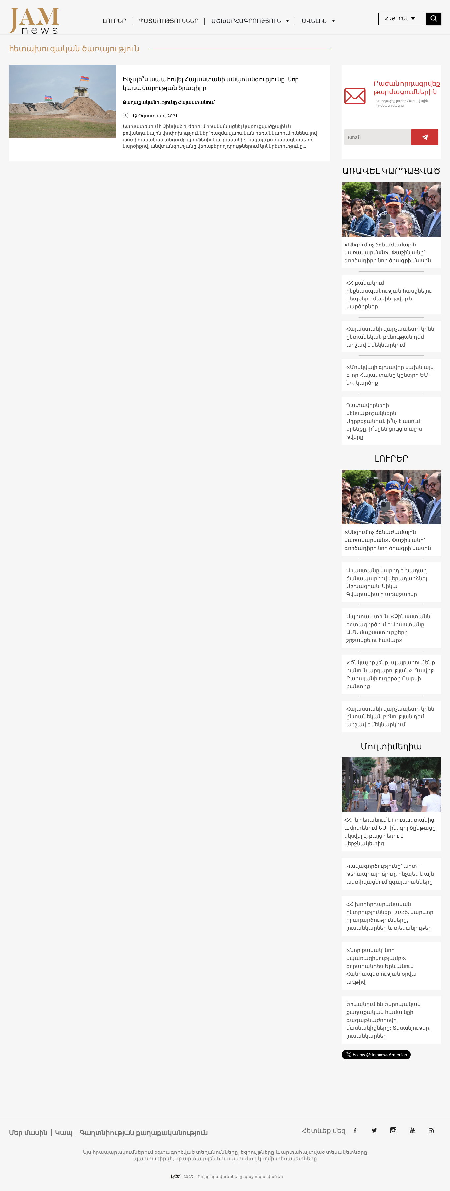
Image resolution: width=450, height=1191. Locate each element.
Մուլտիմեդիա (391, 746)
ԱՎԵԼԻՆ (314, 21)
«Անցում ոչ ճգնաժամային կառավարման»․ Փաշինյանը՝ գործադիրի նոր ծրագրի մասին (387, 252)
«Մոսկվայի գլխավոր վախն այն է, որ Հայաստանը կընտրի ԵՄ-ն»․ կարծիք (390, 375)
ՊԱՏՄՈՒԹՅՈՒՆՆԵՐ (168, 21)
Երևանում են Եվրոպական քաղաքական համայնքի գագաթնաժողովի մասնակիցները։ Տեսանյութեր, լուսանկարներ (388, 1020)
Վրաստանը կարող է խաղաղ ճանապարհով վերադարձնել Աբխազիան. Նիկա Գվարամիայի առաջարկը (386, 582)
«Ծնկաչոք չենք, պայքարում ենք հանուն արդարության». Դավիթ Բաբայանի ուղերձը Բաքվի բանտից (390, 674)
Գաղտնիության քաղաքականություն (144, 1132)
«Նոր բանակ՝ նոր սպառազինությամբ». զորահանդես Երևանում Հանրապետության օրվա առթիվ (381, 966)
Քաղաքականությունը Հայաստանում (169, 102)
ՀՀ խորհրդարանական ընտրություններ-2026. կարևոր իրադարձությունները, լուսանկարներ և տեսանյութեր (389, 916)
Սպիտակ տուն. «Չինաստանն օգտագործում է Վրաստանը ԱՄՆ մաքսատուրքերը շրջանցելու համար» (388, 628)
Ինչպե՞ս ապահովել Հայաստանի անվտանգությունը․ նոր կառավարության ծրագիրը (211, 83)
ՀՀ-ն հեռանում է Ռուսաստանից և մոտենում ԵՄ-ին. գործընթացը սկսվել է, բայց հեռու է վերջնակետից (390, 831)
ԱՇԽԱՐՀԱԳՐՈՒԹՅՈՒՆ (246, 21)
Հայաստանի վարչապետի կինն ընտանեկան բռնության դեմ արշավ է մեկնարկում (390, 336)
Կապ (63, 1132)
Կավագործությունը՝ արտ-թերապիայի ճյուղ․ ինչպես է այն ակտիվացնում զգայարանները (390, 874)
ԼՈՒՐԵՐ (114, 21)
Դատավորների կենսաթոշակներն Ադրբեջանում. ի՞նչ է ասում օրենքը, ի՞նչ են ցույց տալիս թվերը (384, 421)
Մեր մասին (28, 1132)
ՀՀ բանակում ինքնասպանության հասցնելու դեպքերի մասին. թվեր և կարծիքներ (388, 294)
